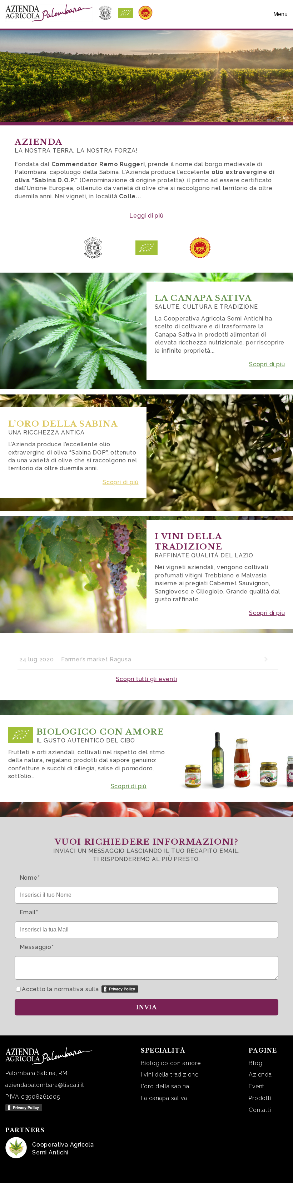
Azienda (260, 1074)
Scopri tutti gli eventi (146, 679)
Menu (280, 14)
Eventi (257, 1086)
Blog (255, 1063)
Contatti (260, 1110)
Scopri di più (267, 364)
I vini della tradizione (170, 1074)
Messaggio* (37, 947)
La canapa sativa (164, 1098)
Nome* (30, 877)
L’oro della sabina (165, 1086)
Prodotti (260, 1098)
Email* (29, 912)
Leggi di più (146, 215)
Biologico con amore (171, 1063)
